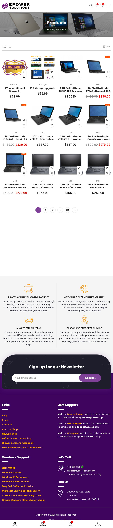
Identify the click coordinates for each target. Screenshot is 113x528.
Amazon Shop (10, 429)
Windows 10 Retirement (15, 477)
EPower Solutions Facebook (17, 443)
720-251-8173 (73, 467)
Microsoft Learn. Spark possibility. (21, 490)
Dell (70, 84)
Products (61, 29)
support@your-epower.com (81, 470)
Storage (43, 84)
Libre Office (8, 467)
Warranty (14, 84)
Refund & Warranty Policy (16, 438)
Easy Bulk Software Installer (17, 486)
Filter (108, 46)
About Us (7, 424)
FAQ (4, 415)
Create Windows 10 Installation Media (23, 500)
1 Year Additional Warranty (15, 90)
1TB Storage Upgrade (42, 88)
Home (50, 29)
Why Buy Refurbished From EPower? (22, 447)
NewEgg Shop (9, 433)
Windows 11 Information (15, 481)
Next (74, 210)
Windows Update (11, 472)
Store (5, 420)
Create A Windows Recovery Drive (21, 495)
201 (67, 210)
